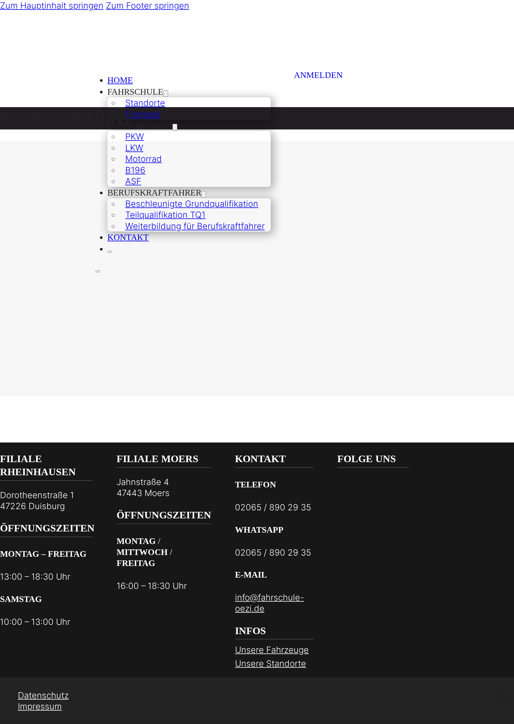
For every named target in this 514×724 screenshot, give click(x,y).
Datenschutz (43, 695)
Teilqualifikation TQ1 (165, 214)
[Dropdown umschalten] (165, 93)
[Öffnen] (109, 252)
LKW (134, 148)
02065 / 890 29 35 (273, 507)
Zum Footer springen (147, 5)
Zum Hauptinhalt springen (52, 5)
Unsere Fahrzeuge (272, 650)
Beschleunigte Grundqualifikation (191, 203)
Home (120, 80)
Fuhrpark (142, 114)
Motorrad (143, 159)
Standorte (145, 103)
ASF (133, 181)
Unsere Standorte (270, 663)
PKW (134, 136)
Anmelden (318, 75)
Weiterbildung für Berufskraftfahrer (195, 226)
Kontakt (128, 237)
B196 (135, 170)
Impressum (40, 706)
